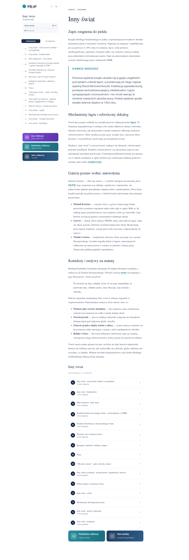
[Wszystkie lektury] (52, 6)
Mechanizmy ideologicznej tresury (43, 114)
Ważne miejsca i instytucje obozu (43, 106)
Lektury (71, 9)
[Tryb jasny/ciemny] (56, 6)
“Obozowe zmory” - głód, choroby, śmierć (43, 93)
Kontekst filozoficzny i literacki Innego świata (41, 71)
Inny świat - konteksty (38, 123)
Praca (31, 88)
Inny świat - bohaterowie (39, 54)
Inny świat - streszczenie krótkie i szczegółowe (43, 48)
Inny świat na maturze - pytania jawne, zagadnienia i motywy (42, 100)
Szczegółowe (50, 41)
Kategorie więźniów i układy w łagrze (42, 82)
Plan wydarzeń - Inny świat (40, 58)
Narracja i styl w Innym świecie (42, 76)
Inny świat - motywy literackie (41, 119)
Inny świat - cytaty (36, 110)
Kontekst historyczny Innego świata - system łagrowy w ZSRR (44, 64)
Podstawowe (31, 41)
